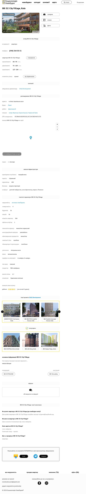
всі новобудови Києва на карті (11, 154)
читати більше (6, 363)
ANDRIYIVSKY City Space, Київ (11, 320)
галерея (50, 14)
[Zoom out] (57, 127)
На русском (80, 2)
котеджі (37, 2)
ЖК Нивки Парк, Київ (49, 349)
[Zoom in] (57, 124)
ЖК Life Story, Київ (30, 349)
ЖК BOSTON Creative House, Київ (31, 320)
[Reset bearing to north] (57, 129)
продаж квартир (32, 472)
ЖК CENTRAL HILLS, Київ (11, 349)
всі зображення (8, 31)
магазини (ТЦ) (54, 472)
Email (23, 456)
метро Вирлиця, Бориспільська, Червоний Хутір (23, 113)
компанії (46, 2)
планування (31, 58)
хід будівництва (29, 76)
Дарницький (12, 109)
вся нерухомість (10, 472)
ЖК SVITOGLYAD (8, 374)
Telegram (43, 456)
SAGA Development (25, 89)
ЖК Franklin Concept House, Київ (50, 320)
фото (49, 26)
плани (49, 20)
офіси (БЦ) (75, 472)
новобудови (26, 2)
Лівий (9, 105)
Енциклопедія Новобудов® (15, 490)
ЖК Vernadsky (53, 374)
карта (54, 2)
